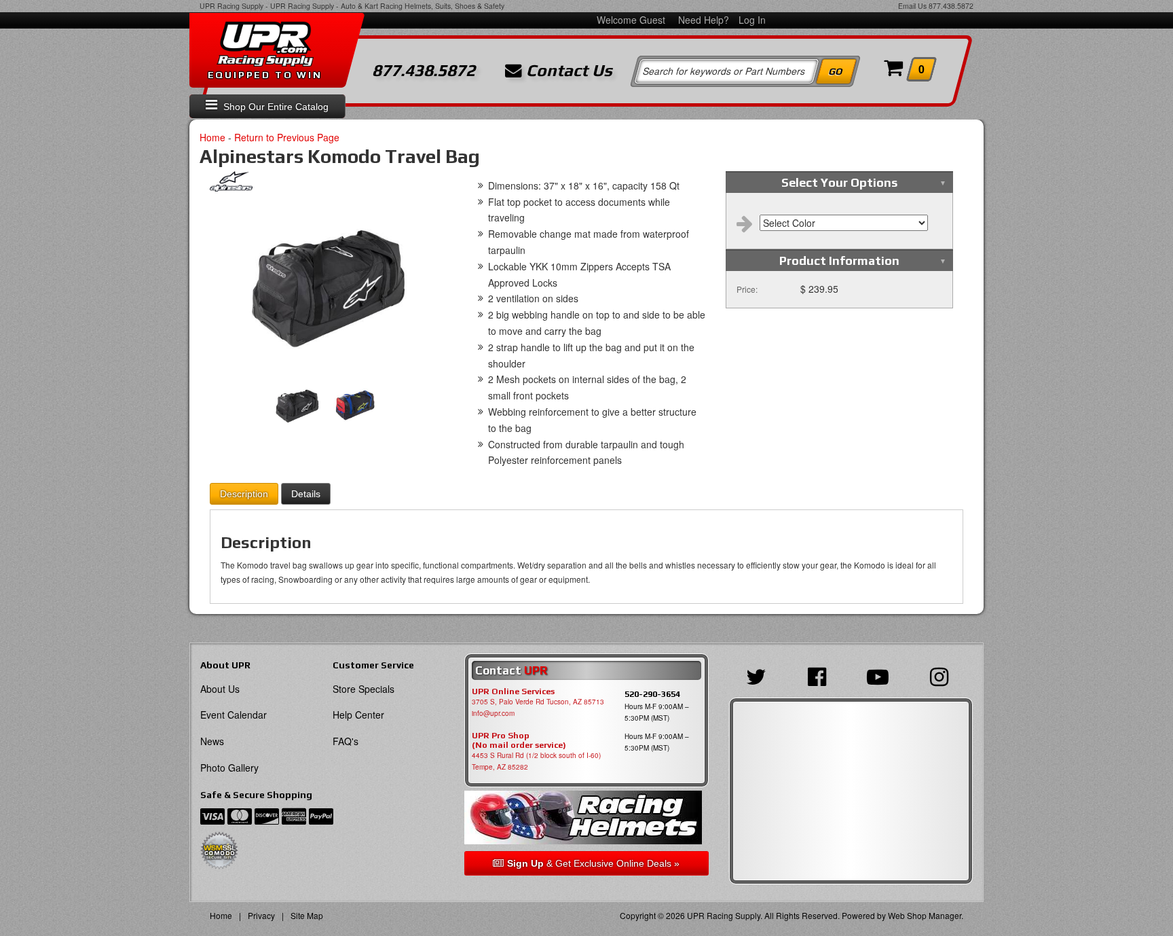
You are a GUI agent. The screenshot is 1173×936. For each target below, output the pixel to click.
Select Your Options (839, 182)
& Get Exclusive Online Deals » (593, 863)
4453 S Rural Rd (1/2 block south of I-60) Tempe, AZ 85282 (536, 761)
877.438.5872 (951, 6)
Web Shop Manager (924, 915)
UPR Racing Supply (231, 6)
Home (212, 137)
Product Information (839, 260)
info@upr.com (493, 713)
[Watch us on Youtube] (881, 675)
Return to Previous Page (286, 137)
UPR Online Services (513, 691)
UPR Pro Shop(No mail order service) (519, 740)
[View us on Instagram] (942, 675)
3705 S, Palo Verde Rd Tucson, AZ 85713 (538, 701)
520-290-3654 (652, 694)
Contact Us (567, 70)
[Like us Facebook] (820, 675)
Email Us (912, 6)
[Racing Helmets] (586, 817)
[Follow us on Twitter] (759, 675)
